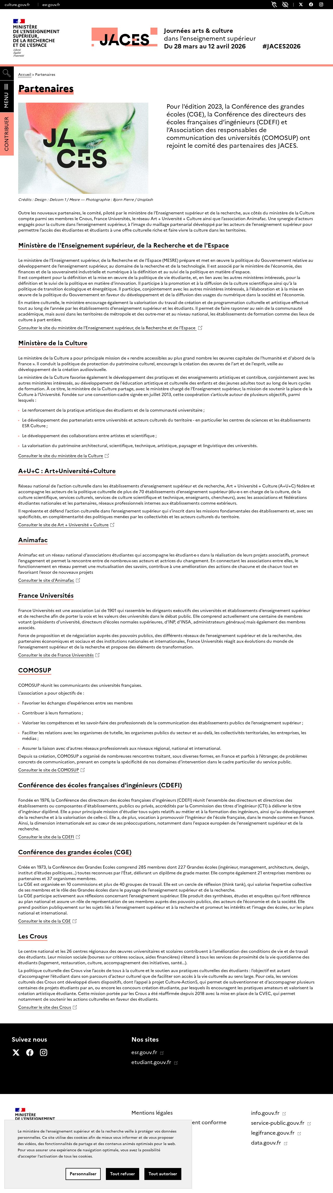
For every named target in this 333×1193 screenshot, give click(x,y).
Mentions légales (152, 1113)
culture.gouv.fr (17, 5)
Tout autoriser (163, 1173)
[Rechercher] (7, 73)
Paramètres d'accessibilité (285, 4)
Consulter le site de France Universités (56, 655)
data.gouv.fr (266, 1143)
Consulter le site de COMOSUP (48, 770)
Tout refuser (122, 1173)
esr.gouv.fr (51, 5)
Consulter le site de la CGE (44, 921)
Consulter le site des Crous (44, 1007)
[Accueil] (47, 38)
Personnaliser (83, 1173)
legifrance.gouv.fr (273, 1133)
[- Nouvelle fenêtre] (303, 5)
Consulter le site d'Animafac (46, 580)
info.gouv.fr (266, 1113)
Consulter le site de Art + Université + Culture (63, 524)
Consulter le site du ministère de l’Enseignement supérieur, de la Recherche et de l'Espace (107, 327)
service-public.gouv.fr (278, 1123)
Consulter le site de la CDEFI (46, 837)
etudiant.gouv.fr (151, 1062)
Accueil (24, 74)
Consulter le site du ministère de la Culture (60, 455)
